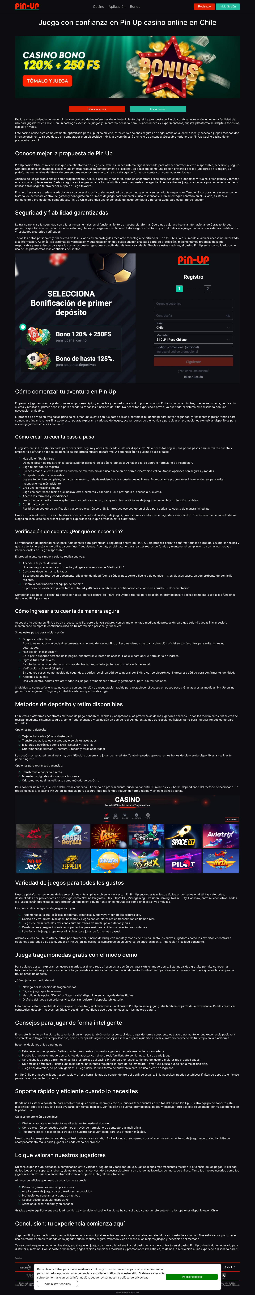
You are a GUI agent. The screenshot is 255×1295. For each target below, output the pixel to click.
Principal (18, 1258)
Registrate (204, 6)
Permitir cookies (192, 1276)
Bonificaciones (97, 109)
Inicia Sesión (228, 6)
